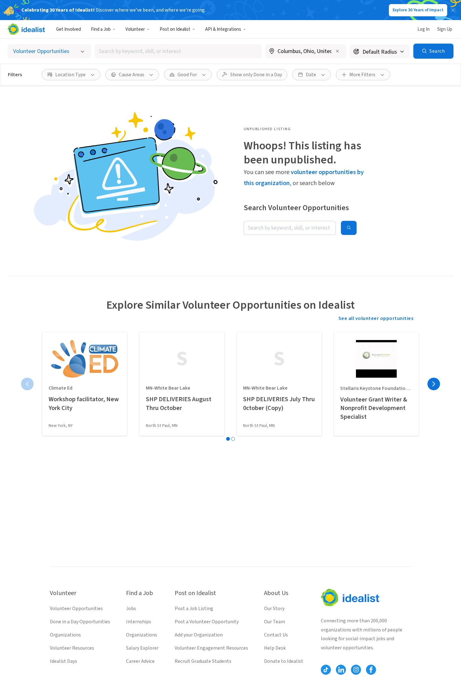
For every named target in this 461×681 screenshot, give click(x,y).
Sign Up (444, 29)
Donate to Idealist (283, 661)
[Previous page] (27, 384)
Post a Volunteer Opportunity (207, 621)
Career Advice (140, 661)
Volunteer (135, 29)
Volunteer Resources (72, 648)
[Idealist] (26, 29)
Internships (138, 621)
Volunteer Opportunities (76, 608)
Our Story (274, 608)
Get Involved (68, 29)
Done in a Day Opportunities (80, 621)
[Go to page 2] (233, 439)
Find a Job (101, 29)
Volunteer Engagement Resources (211, 648)
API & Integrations (223, 29)
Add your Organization (199, 634)
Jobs (131, 608)
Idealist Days (63, 661)
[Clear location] (337, 51)
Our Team (274, 621)
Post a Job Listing (194, 608)
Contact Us (276, 634)
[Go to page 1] (228, 439)
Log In (423, 29)
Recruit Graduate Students (203, 661)
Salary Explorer (142, 648)
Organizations (65, 634)
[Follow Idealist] (326, 670)
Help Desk (275, 648)
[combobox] (178, 51)
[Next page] (433, 384)
